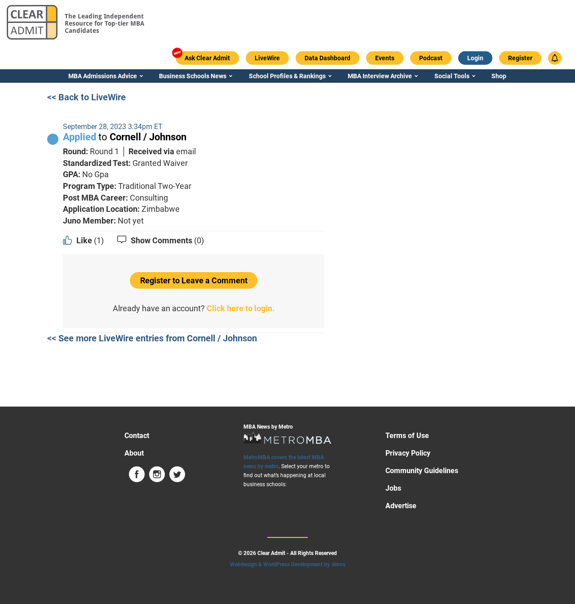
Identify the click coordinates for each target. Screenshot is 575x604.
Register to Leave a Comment (194, 280)
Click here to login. (240, 308)
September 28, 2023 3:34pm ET (113, 126)
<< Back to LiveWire (86, 97)
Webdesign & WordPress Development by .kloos (287, 564)
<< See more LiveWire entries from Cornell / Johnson (152, 338)
